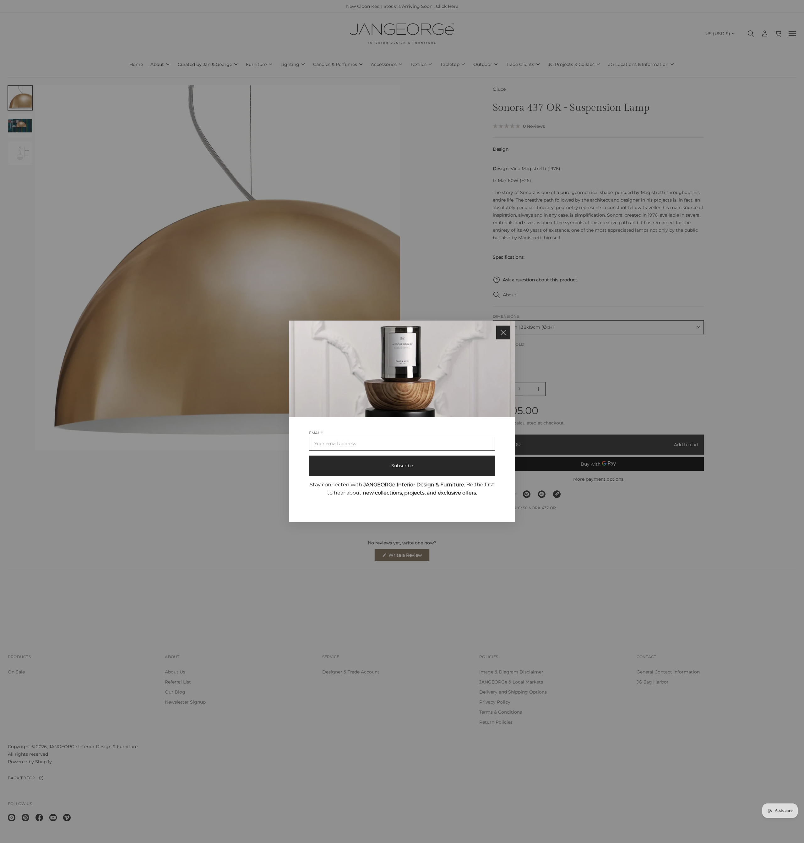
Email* (316, 433)
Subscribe (402, 466)
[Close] (503, 332)
